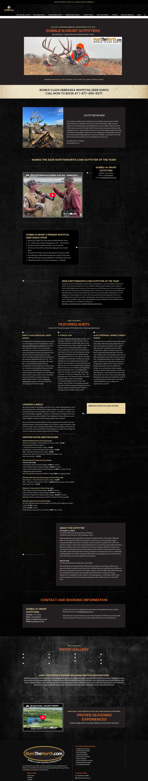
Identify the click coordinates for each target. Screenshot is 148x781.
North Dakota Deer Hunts (105, 680)
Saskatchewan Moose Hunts (90, 685)
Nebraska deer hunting (72, 339)
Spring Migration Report (83, 762)
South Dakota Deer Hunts (37, 682)
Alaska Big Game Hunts (31, 678)
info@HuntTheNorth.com (83, 778)
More (139, 15)
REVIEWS (30, 777)
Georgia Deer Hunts (117, 678)
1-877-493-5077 (108, 175)
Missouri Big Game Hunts (60, 680)
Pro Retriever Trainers (83, 751)
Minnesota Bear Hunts (44, 680)
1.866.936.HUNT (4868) (83, 775)
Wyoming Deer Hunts (71, 682)
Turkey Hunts (88, 15)
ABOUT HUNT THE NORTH (83, 756)
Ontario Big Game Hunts (72, 685)
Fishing (114, 15)
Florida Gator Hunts (103, 678)
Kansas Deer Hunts (30, 680)
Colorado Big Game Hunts (64, 678)
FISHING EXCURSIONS (82, 755)
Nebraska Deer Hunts (89, 680)
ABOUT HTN (31, 775)
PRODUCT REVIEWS (81, 758)
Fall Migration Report (83, 764)
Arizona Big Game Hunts (47, 678)
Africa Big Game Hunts (107, 685)
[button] (144, 15)
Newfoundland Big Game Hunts (54, 685)
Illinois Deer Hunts (79, 678)
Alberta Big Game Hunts (87, 682)
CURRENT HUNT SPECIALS (83, 749)
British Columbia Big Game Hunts (106, 682)
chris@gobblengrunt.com (108, 178)
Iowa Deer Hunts (91, 678)
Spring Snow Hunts (72, 15)
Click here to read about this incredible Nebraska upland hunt (82, 304)
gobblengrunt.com (38, 621)
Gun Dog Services (127, 15)
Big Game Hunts (39, 15)
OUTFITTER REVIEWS (81, 753)
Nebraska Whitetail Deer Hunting (33, 346)
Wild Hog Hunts (102, 15)
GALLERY (30, 779)
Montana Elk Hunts (75, 680)
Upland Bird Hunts (55, 15)
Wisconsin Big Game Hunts (55, 682)
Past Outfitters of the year (84, 760)
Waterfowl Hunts (23, 15)
